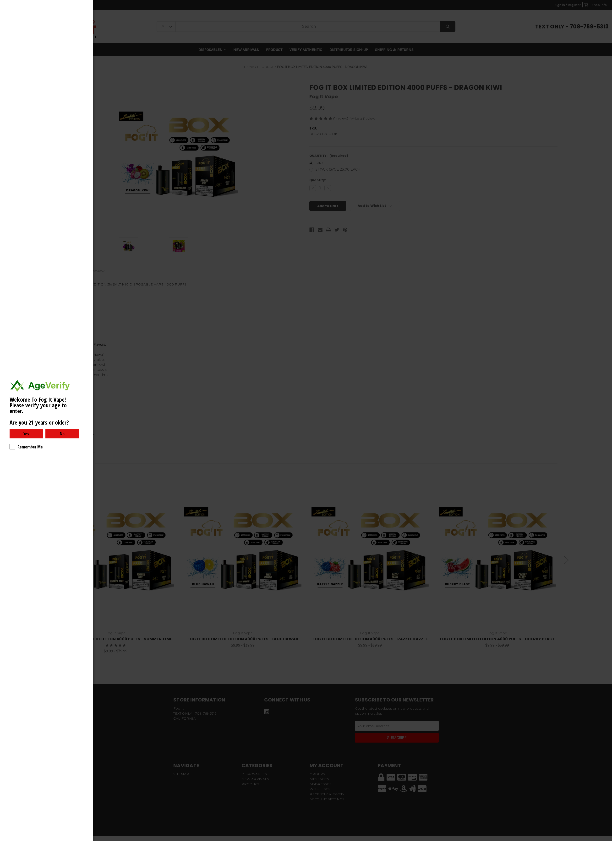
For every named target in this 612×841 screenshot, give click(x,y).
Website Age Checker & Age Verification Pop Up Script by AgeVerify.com (606, 840)
